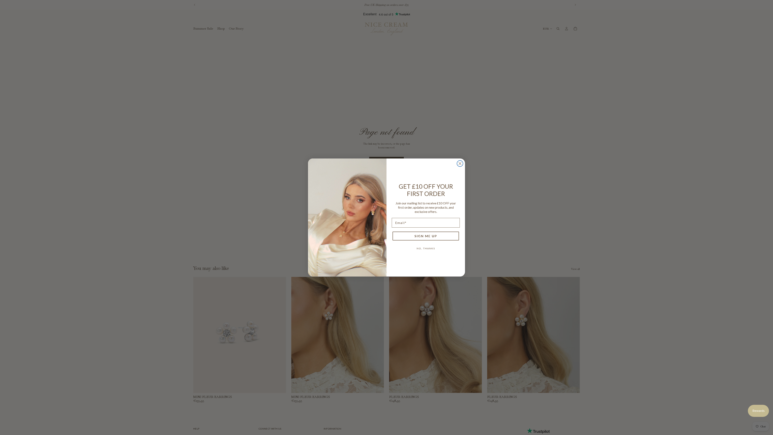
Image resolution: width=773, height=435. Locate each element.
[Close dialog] (460, 164)
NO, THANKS (426, 248)
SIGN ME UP (425, 236)
